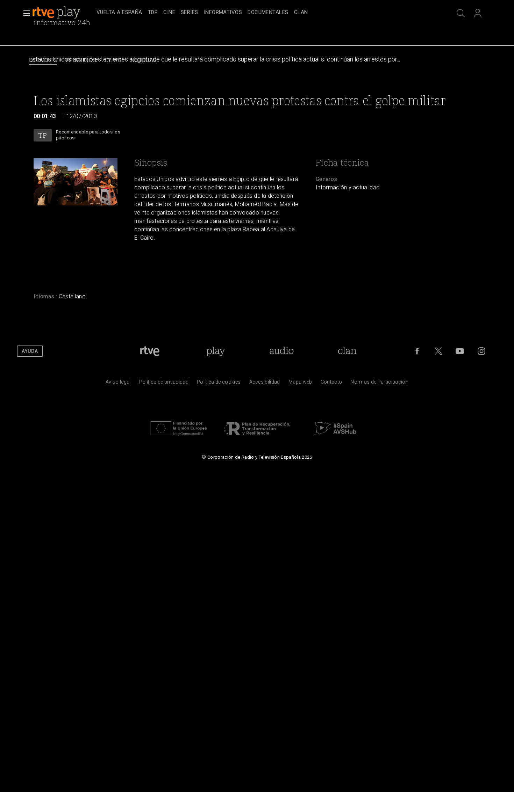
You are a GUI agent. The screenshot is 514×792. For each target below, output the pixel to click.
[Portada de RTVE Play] (57, 13)
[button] (24, 13)
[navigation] (265, 13)
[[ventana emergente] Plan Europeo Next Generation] (179, 437)
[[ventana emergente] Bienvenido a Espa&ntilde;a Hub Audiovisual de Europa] (335, 437)
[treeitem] (119, 13)
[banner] (63, 13)
